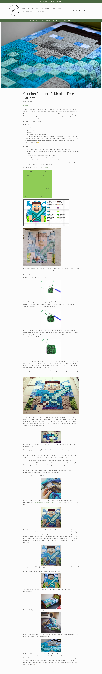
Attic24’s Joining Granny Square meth (47, 502)
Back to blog (52, 672)
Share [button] (26, 105)
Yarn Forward (47, 167)
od (61, 502)
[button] (33, 8)
